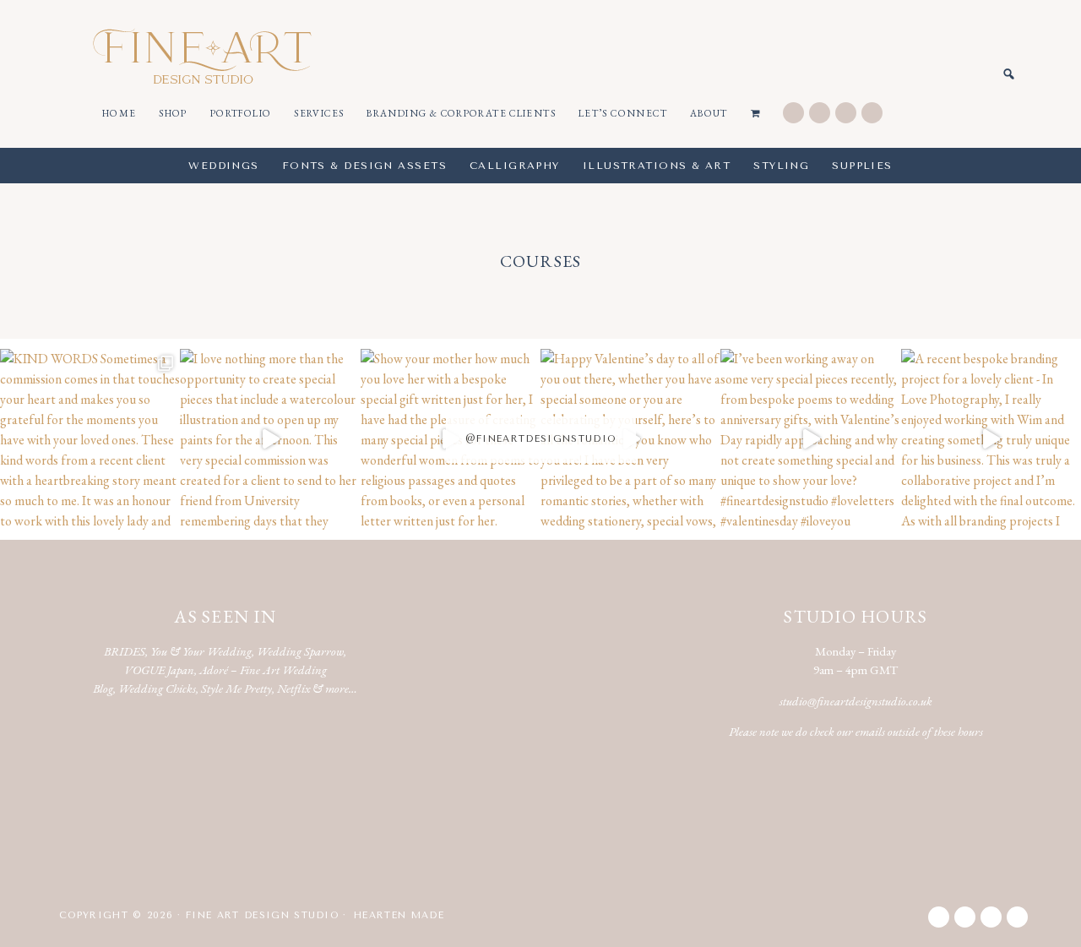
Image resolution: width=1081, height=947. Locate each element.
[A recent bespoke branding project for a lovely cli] (991, 439)
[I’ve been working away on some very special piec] (810, 439)
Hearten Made (399, 915)
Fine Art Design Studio (202, 56)
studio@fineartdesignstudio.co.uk (856, 701)
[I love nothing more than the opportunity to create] (270, 439)
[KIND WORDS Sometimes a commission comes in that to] (90, 439)
